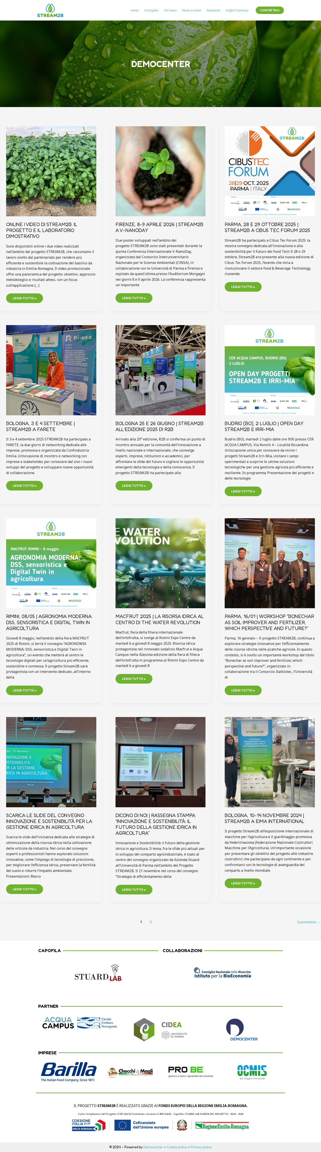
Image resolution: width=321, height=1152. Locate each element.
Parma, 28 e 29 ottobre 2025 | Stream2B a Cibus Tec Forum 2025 (267, 227)
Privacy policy (201, 1147)
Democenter (153, 1147)
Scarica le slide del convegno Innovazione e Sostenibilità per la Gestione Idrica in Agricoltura (49, 821)
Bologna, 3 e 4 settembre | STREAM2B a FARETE (40, 426)
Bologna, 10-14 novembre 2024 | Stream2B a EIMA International (264, 818)
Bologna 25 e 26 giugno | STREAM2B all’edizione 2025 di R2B (160, 426)
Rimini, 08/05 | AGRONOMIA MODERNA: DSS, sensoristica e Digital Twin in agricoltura (49, 622)
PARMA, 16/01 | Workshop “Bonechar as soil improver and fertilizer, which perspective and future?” (269, 622)
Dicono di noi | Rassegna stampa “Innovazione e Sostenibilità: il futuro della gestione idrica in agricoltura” (156, 824)
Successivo (309, 921)
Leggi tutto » (24, 296)
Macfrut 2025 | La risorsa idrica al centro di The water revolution (160, 619)
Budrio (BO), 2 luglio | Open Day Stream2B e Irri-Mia (264, 426)
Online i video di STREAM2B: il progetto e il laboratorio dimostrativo (41, 230)
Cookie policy (177, 1147)
